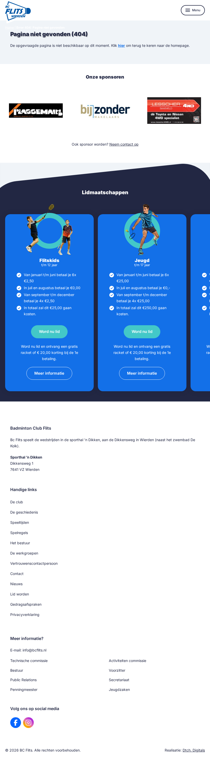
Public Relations (23, 680)
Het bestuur (20, 543)
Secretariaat (119, 680)
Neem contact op (124, 144)
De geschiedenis (24, 512)
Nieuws (16, 584)
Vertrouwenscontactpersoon (34, 563)
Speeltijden (19, 522)
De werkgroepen (24, 553)
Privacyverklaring (24, 614)
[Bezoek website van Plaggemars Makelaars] (36, 110)
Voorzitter (117, 670)
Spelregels (19, 532)
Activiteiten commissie (127, 660)
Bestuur (16, 670)
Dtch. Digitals (194, 750)
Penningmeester (23, 689)
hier (121, 45)
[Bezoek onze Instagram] (28, 722)
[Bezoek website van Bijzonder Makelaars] (105, 110)
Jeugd (142, 260)
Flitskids (49, 260)
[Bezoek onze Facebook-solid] (15, 722)
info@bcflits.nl (34, 650)
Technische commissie (29, 660)
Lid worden (19, 594)
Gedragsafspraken (25, 604)
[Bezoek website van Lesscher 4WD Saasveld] (174, 110)
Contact (17, 573)
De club (16, 502)
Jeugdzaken (119, 689)
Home (9, 27)
